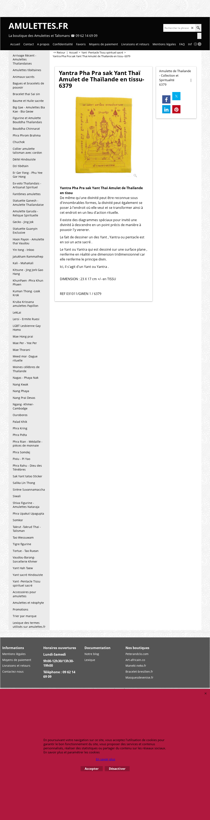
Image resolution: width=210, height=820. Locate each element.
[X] (176, 96)
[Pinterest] (176, 109)
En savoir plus (105, 759)
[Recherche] (198, 28)
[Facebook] (166, 99)
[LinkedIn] (166, 109)
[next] (199, 44)
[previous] (195, 44)
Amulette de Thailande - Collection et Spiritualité (175, 75)
